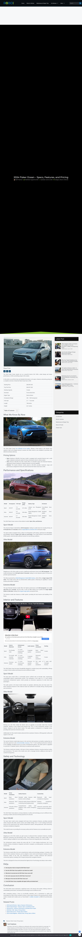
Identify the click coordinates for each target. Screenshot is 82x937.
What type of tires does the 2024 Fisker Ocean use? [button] (17, 878)
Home (22, 3)
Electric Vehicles (30, 3)
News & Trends (59, 425)
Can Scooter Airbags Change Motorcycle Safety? (68, 352)
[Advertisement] (41, 15)
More (62, 3)
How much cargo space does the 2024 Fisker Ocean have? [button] (18, 875)
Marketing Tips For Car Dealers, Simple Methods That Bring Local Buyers (69, 377)
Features (8, 921)
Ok (70, 935)
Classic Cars (59, 427)
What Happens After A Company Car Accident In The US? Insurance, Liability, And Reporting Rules (70, 345)
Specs (21, 921)
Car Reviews (54, 3)
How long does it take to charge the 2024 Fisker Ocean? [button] (18, 867)
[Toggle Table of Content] (16, 411)
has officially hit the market (23, 448)
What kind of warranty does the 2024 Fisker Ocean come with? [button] (19, 873)
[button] (4, 371)
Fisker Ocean (13, 921)
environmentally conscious (23, 743)
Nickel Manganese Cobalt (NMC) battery (25, 578)
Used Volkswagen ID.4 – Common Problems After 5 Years (70, 384)
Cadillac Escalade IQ (35, 897)
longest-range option (25, 591)
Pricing (18, 921)
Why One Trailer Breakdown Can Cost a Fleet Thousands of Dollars (70, 360)
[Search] (80, 3)
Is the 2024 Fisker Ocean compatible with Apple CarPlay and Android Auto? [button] (22, 881)
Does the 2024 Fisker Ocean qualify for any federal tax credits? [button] (19, 870)
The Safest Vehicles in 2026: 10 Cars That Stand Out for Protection (70, 368)
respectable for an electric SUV (29, 529)
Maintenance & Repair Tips (43, 3)
